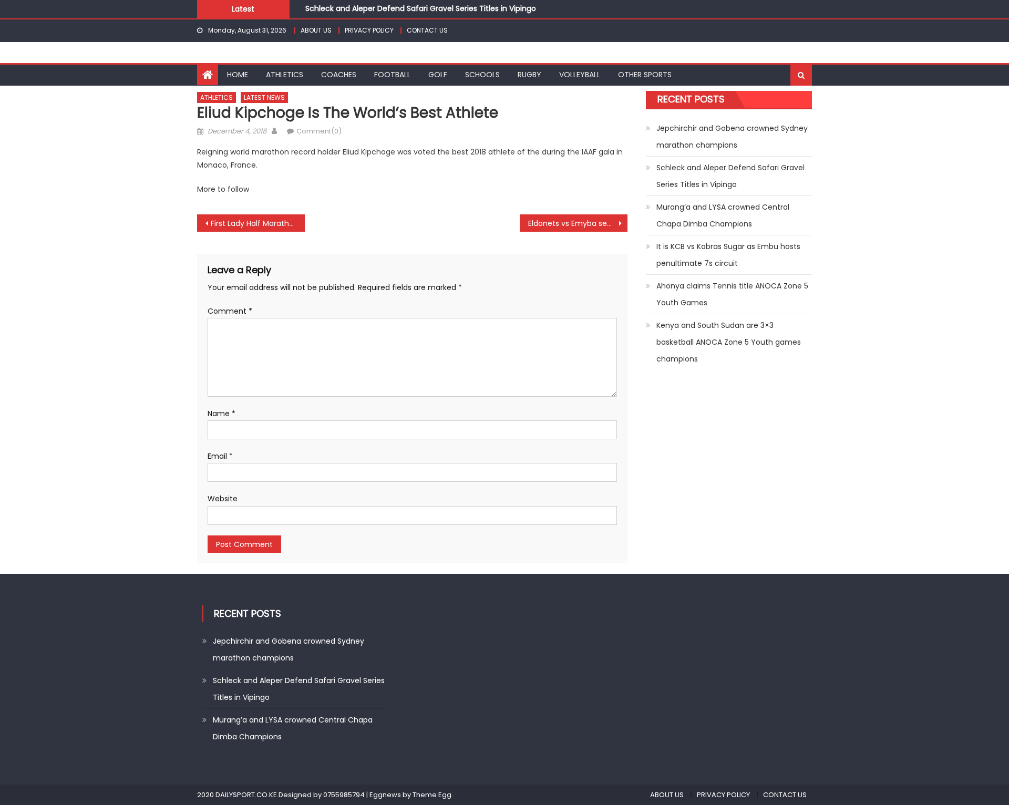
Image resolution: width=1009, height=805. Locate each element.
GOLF (437, 74)
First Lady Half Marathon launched (258, 223)
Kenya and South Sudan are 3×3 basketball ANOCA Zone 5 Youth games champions (728, 342)
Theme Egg (432, 795)
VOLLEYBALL (579, 74)
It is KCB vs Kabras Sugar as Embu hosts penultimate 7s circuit (728, 255)
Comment (230, 311)
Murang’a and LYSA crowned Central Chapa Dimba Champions (722, 215)
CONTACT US (427, 30)
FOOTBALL (392, 74)
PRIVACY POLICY (369, 30)
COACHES (338, 74)
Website (223, 498)
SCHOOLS (482, 74)
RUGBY (529, 74)
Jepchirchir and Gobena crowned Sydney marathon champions (732, 136)
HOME (237, 74)
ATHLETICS (284, 74)
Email (220, 456)
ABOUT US (316, 30)
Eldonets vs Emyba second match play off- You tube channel (577, 223)
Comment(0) (319, 131)
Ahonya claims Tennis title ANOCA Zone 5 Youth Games (732, 294)
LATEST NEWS (264, 97)
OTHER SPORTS (645, 74)
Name (221, 413)
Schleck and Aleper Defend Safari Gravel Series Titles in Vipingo (420, 8)
